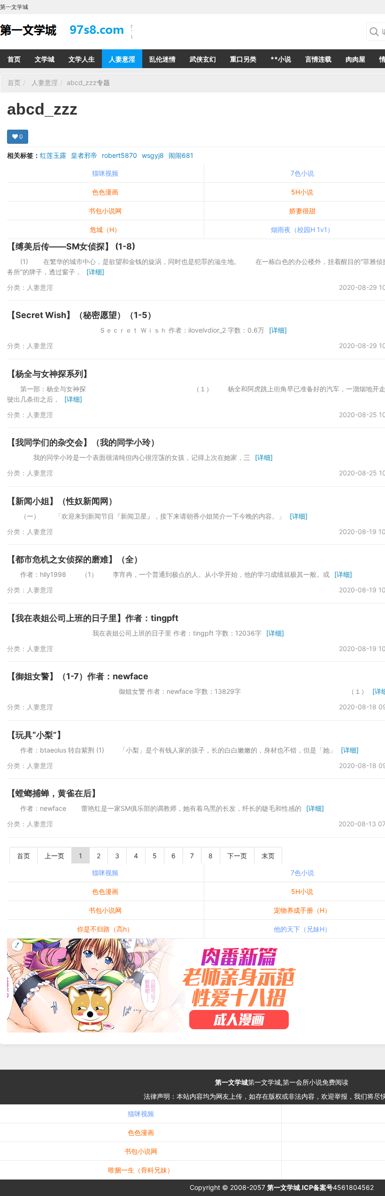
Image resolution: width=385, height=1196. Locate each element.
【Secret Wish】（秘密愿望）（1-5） (81, 315)
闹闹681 (181, 155)
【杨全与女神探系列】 (49, 374)
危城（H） (105, 229)
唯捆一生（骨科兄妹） (141, 1170)
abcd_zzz (82, 82)
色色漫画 (105, 192)
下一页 (237, 856)
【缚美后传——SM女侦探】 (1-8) (71, 246)
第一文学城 (231, 1082)
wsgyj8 (153, 155)
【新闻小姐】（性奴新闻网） (62, 501)
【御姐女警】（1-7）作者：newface (77, 676)
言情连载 (318, 59)
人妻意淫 (122, 59)
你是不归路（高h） (105, 929)
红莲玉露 (53, 155)
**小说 (280, 59)
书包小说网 (105, 211)
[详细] (95, 272)
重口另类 (243, 59)
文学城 (44, 59)
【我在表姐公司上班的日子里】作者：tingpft (92, 618)
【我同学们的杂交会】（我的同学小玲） (83, 442)
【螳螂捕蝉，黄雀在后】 (53, 793)
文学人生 (82, 59)
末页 (268, 856)
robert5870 (119, 155)
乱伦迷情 (162, 59)
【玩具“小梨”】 (36, 735)
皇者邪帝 (84, 155)
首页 (14, 59)
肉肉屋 (355, 59)
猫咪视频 (105, 173)
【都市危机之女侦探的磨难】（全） (74, 559)
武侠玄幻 (203, 59)
